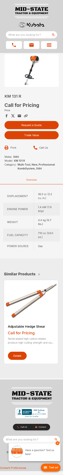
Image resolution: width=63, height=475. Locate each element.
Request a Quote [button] (31, 125)
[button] (14, 45)
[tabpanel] (32, 71)
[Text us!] (50, 468)
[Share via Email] (19, 116)
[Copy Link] (26, 116)
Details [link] (17, 355)
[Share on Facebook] (6, 116)
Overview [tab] (31, 179)
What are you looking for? (24, 34)
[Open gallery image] (32, 70)
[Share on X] (13, 116)
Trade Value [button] (31, 135)
